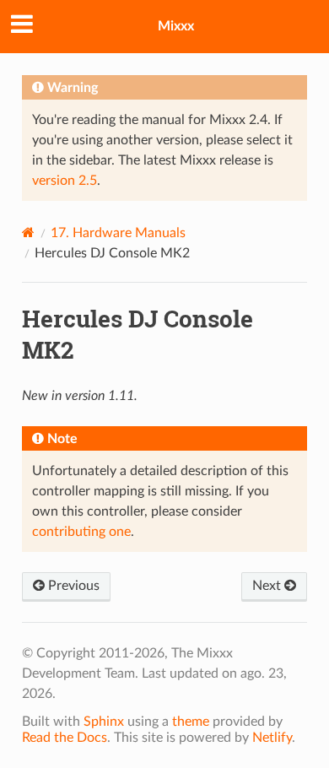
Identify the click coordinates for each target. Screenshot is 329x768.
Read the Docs (64, 737)
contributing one (81, 531)
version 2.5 (64, 180)
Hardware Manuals (118, 233)
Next (268, 585)
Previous (72, 585)
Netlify (272, 737)
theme (190, 721)
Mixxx (176, 26)
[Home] (28, 232)
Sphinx (104, 721)
